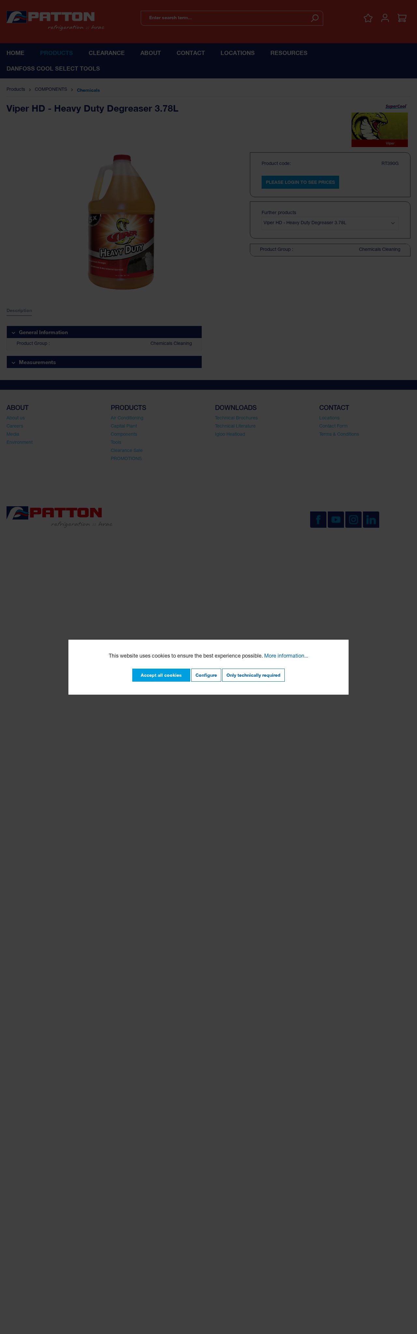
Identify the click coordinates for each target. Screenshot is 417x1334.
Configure (206, 675)
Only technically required (253, 675)
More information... (286, 656)
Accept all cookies (161, 675)
